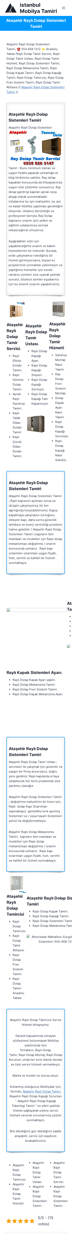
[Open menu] (63, 8)
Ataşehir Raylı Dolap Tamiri (41, 1091)
